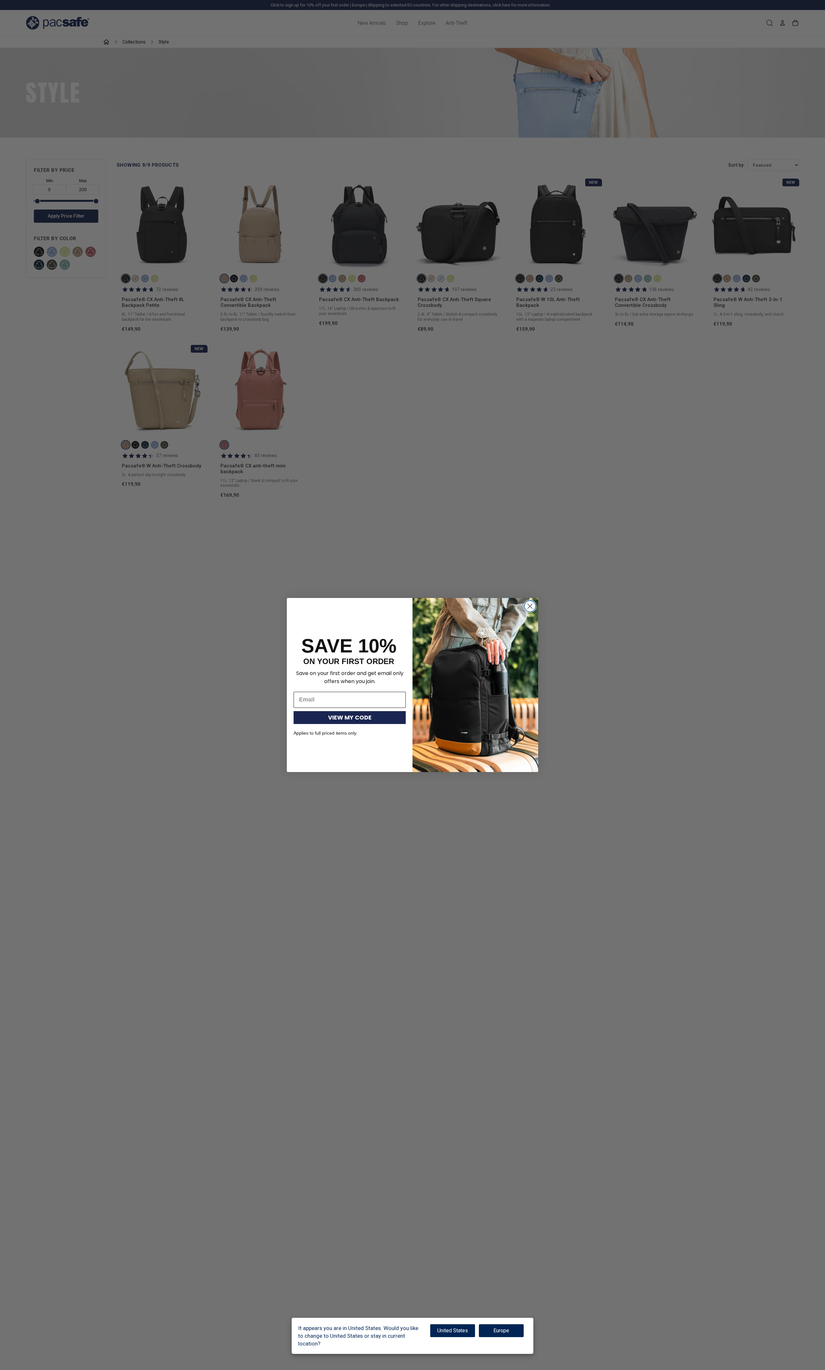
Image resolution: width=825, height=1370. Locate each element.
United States (452, 1330)
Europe (501, 1330)
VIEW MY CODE (350, 717)
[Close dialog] (530, 606)
